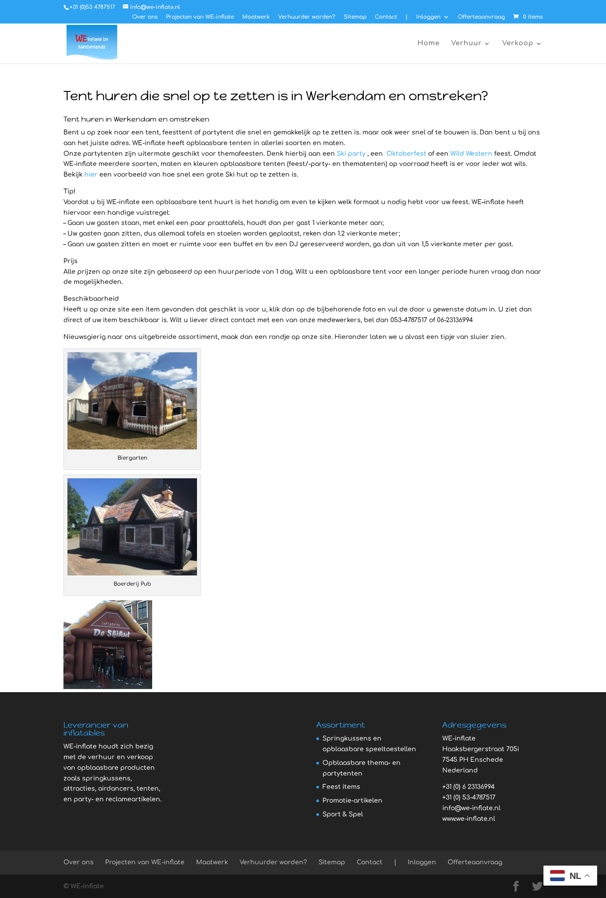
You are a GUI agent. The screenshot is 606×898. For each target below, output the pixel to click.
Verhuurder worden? (306, 17)
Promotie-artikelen (352, 800)
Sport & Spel (343, 814)
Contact (386, 17)
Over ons (144, 17)
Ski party (351, 153)
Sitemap (355, 17)
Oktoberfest (406, 153)
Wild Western (471, 153)
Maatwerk (256, 17)
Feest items (341, 787)
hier (91, 174)
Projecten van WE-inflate (200, 17)
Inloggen (428, 17)
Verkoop (518, 43)
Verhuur (466, 43)
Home (428, 43)
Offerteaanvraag (481, 17)
